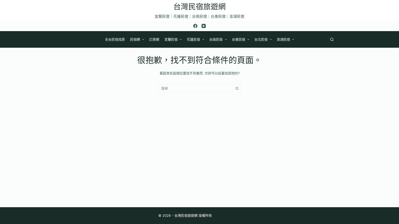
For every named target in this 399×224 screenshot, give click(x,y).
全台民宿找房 (115, 39)
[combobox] (195, 88)
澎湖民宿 (283, 39)
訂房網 (154, 39)
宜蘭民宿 (171, 39)
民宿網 (135, 39)
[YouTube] (204, 26)
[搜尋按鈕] (237, 88)
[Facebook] (195, 26)
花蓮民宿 (193, 39)
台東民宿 (238, 39)
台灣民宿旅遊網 (199, 6)
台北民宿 (261, 39)
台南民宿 (216, 39)
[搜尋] (332, 39)
